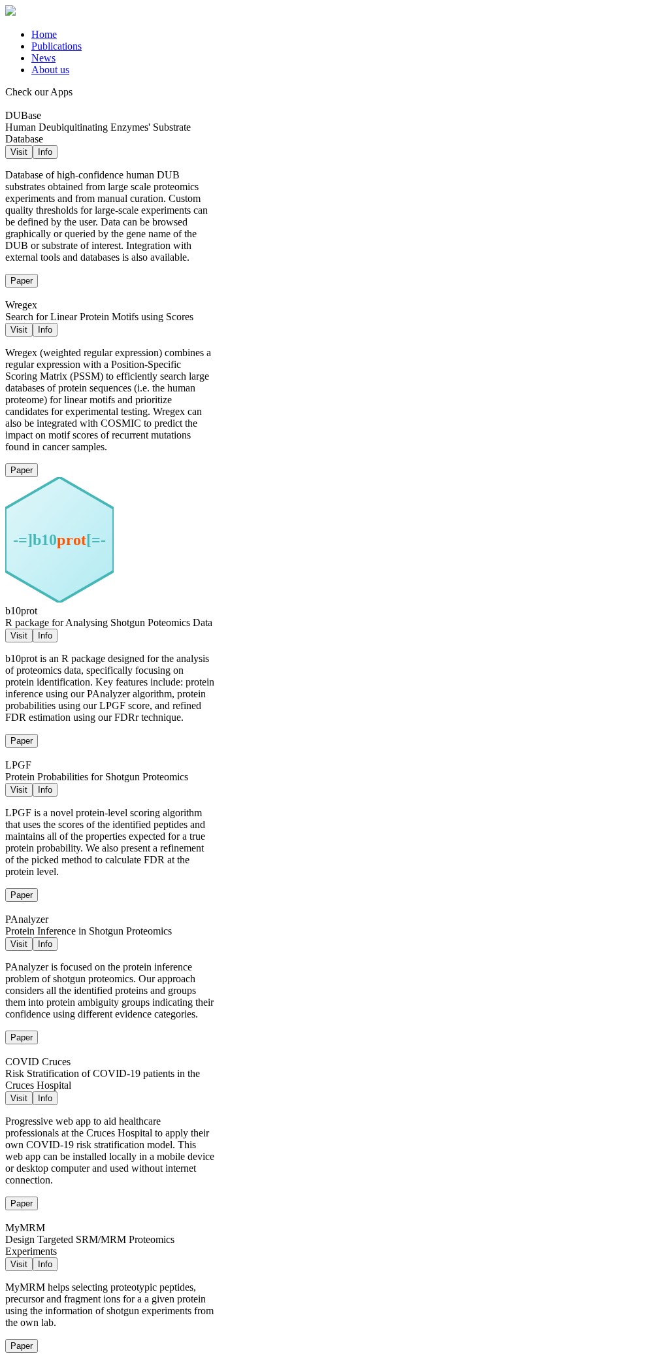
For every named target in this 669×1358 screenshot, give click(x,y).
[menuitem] (44, 34)
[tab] (347, 35)
